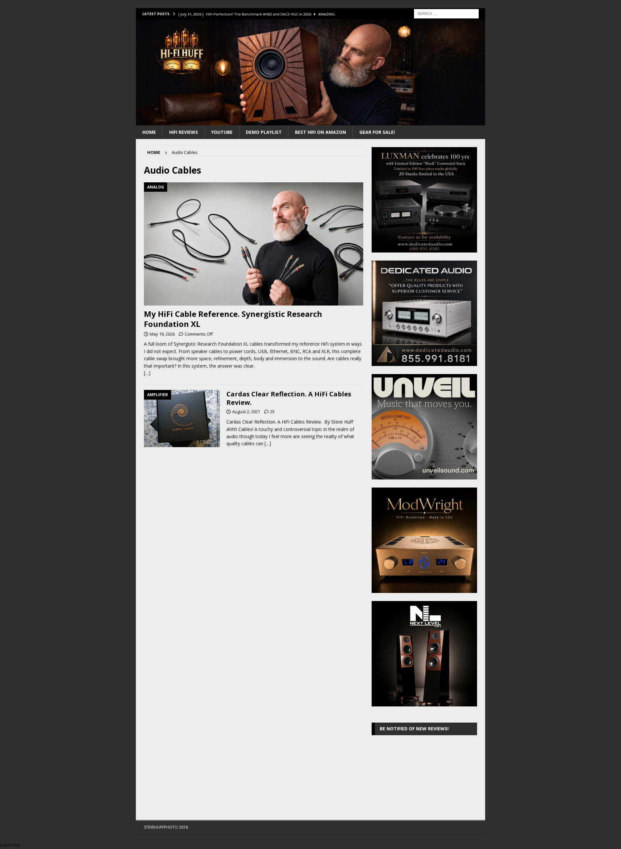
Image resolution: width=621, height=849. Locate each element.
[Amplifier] (182, 418)
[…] (147, 373)
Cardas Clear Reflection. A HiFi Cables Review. (288, 398)
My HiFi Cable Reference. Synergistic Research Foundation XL (233, 318)
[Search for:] (446, 13)
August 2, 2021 (246, 411)
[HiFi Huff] (310, 121)
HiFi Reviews (183, 132)
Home (149, 132)
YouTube (222, 132)
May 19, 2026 (162, 334)
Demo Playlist (264, 132)
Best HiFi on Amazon (320, 132)
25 (272, 411)
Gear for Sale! (377, 132)
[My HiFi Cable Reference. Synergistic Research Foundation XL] (253, 244)
